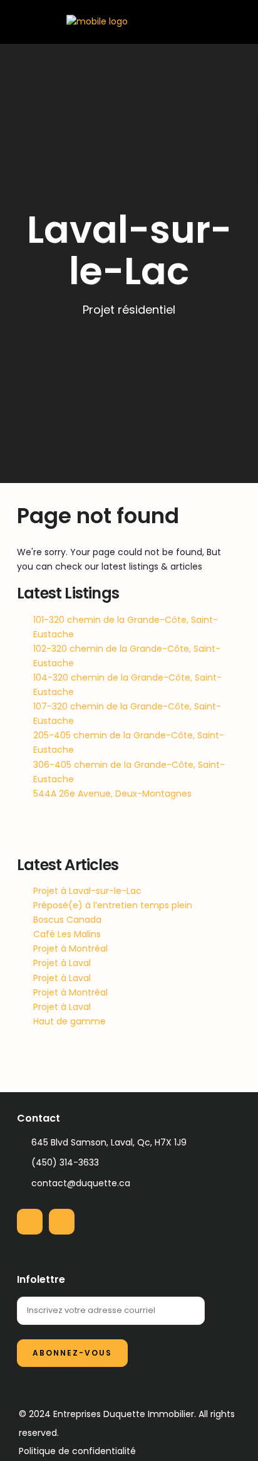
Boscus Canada (67, 919)
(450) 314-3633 (65, 1162)
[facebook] (30, 1222)
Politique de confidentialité (77, 1451)
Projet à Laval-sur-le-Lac (87, 891)
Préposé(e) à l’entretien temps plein (112, 905)
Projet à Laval (62, 963)
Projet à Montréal (70, 948)
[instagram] (62, 1222)
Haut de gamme (69, 1021)
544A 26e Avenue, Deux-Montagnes (112, 793)
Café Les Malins (67, 934)
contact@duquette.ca (80, 1183)
